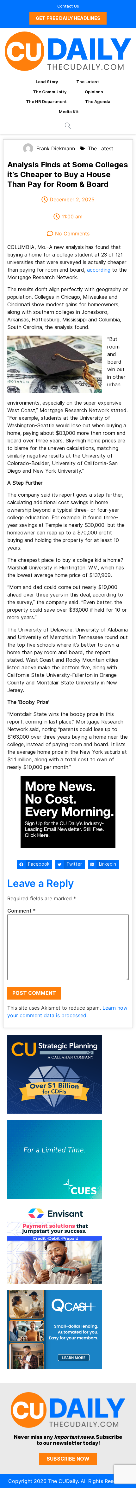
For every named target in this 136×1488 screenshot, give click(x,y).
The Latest (87, 81)
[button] (34, 864)
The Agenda (97, 101)
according (98, 270)
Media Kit (69, 111)
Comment (21, 911)
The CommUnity (49, 91)
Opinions (94, 91)
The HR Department (46, 101)
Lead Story (47, 81)
